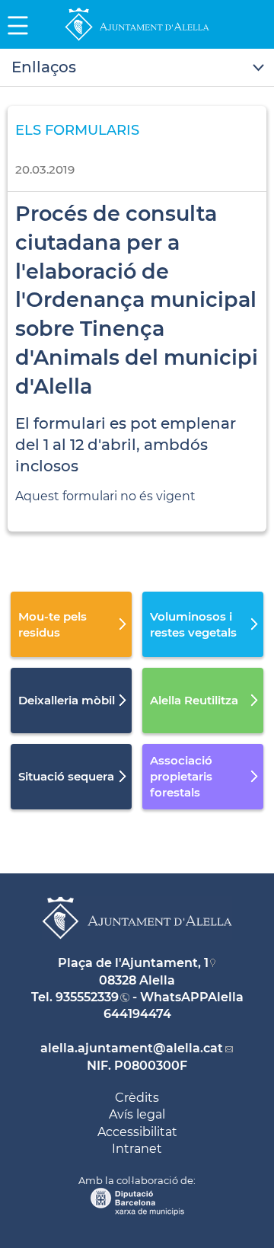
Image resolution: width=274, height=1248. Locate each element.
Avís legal (137, 1114)
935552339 (87, 997)
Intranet (137, 1148)
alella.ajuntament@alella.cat (131, 1048)
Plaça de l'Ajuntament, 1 (133, 963)
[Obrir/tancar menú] (137, 68)
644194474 (137, 1014)
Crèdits (137, 1097)
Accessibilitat (137, 1132)
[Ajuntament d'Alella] (137, 40)
